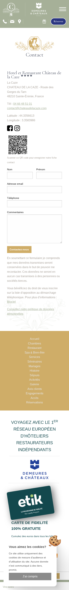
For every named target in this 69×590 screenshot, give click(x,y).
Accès (34, 397)
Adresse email (15, 183)
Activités (34, 379)
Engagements (34, 393)
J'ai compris (30, 576)
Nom (9, 169)
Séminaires (34, 361)
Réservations (34, 402)
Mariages (34, 366)
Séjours (34, 375)
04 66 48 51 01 (22, 103)
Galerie (34, 384)
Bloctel (11, 301)
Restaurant (34, 347)
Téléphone (13, 198)
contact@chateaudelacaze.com (27, 108)
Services (34, 356)
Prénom (40, 169)
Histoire (34, 370)
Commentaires (15, 212)
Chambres (34, 343)
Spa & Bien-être (35, 352)
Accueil (34, 338)
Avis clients (34, 388)
